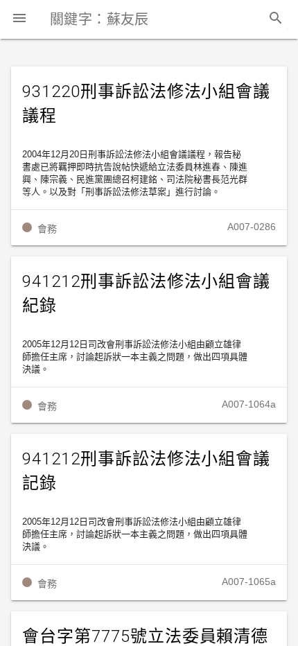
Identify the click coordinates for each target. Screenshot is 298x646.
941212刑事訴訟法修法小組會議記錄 (146, 471)
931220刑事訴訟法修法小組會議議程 (146, 103)
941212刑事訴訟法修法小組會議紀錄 (146, 293)
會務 (47, 228)
